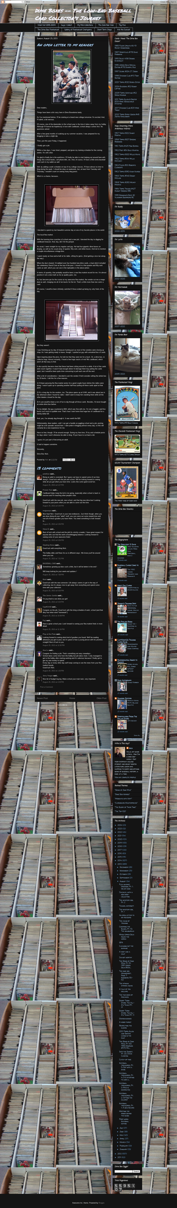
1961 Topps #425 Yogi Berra (127, 146)
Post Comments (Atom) (77, 705)
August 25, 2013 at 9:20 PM (53, 602)
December (124, 867)
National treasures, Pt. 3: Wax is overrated (126, 1086)
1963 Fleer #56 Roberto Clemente (125, 166)
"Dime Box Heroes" (122, 794)
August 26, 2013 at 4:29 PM (53, 682)
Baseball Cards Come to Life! (127, 566)
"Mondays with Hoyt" (123, 798)
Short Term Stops (104, 29)
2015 (120, 857)
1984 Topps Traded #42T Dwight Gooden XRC (125, 189)
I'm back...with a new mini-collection (126, 894)
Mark (45, 579)
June (122, 1131)
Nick (131, 748)
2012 (120, 1153)
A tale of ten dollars (124, 990)
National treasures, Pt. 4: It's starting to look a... (126, 1076)
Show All (137, 735)
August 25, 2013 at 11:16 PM (54, 629)
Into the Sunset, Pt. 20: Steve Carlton (126, 1053)
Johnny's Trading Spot (126, 603)
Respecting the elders (125, 1026)
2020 (120, 839)
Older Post (101, 698)
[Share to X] (69, 459)
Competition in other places (133, 588)
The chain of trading (124, 922)
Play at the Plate (49, 634)
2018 (120, 846)
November (124, 870)
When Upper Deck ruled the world (126, 936)
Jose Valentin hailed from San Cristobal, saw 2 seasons (128, 552)
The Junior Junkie (50, 596)
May (122, 1135)
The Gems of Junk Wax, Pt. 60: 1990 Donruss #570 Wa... (126, 1044)
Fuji (44, 620)
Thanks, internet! (126, 906)
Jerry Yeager (48, 676)
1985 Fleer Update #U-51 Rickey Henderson (126, 46)
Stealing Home (49, 545)
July (121, 1128)
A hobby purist (125, 1022)
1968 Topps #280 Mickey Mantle (125, 183)
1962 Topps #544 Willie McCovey (125, 159)
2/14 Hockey (132, 721)
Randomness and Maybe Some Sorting (133, 646)
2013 (120, 864)
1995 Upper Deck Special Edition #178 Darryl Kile (125, 66)
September (124, 877)
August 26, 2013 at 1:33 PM (53, 671)
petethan (46, 474)
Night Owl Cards (124, 585)
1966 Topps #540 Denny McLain (125, 177)
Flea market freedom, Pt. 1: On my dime (126, 886)
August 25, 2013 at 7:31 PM (53, 559)
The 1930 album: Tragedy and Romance (132, 572)
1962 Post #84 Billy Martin (127, 150)
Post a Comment (46, 687)
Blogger (101, 1203)
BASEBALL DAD (49, 563)
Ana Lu (45, 650)
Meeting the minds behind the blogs (125, 1113)
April (122, 1138)
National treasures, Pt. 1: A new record (126, 1105)
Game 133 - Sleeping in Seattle (132, 626)
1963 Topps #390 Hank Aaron (127, 171)
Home (72, 698)
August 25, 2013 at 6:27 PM (53, 485)
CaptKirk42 (47, 607)
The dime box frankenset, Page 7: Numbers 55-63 (126, 975)
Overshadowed (125, 1018)
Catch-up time (125, 1059)
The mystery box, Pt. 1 (126, 910)
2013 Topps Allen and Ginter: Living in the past (126, 1034)
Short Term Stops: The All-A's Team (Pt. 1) (126, 1012)
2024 (120, 825)
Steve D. (46, 529)
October (123, 874)
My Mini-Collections (85, 25)
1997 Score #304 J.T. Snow (126, 71)
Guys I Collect (66, 25)
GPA (121, 942)
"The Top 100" (120, 811)
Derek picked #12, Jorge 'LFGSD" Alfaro (132, 667)
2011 (120, 1157)
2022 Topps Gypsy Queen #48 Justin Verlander (127, 115)
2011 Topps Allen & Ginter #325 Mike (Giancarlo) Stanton (126, 101)
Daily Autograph (124, 680)
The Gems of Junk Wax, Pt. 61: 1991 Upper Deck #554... (126, 964)
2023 (120, 828)
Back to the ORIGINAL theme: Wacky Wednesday (133, 609)
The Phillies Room (124, 621)
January (124, 1149)
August (123, 881)
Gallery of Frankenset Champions (78, 29)
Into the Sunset (123, 29)
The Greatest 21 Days (126, 544)
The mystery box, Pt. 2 (126, 901)
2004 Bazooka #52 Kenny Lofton (126, 87)
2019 (120, 842)
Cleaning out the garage (126, 947)
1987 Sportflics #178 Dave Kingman (126, 53)
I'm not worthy (125, 957)
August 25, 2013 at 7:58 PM (53, 575)
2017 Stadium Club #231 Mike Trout (127, 109)
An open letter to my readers (126, 916)
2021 (120, 835)
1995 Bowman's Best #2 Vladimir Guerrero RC (125, 196)
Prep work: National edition (124, 1121)
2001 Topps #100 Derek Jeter (127, 82)
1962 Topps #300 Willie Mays (127, 154)
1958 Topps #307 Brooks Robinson (125, 140)
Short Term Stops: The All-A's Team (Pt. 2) (126, 1003)
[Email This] (64, 459)
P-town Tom (47, 490)
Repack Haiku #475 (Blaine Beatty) (133, 702)
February (124, 1145)
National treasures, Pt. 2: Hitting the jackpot (126, 1096)
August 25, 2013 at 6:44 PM (53, 506)
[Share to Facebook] (71, 459)
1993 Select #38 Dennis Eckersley (125, 59)
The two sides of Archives (126, 996)
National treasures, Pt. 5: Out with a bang (126, 1066)
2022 (120, 832)
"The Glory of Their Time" (125, 807)
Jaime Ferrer (133, 682)
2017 (120, 850)
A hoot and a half (124, 952)
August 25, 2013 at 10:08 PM (54, 616)
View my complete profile (125, 777)
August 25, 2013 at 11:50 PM (54, 645)
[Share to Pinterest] (73, 459)
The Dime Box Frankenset (48, 29)
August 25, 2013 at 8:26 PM (53, 591)
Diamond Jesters (124, 698)
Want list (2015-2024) (47, 25)
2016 (120, 853)
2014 (120, 860)
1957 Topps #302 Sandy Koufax (125, 134)
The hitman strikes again (126, 984)
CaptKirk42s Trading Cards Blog (126, 641)
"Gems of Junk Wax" (123, 790)
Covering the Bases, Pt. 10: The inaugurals (126, 928)
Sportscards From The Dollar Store (127, 717)
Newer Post (42, 698)
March (123, 1142)
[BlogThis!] (66, 459)
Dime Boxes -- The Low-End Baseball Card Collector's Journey (83, 14)
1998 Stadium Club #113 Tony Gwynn (127, 76)
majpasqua (47, 511)
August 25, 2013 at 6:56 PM (53, 524)
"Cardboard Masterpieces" (126, 803)
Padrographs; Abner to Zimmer (127, 661)
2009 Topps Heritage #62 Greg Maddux (126, 94)
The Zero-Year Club (106, 25)
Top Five (122, 25)
